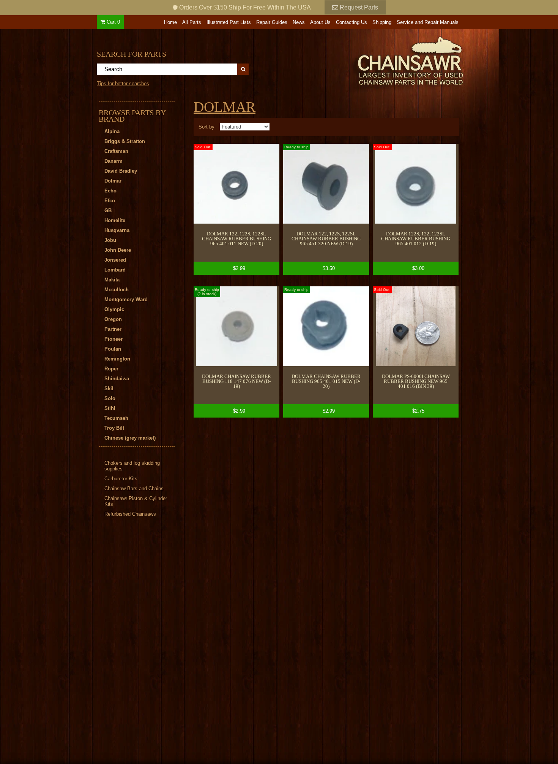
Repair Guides (271, 22)
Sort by (206, 127)
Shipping (381, 22)
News (299, 22)
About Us (320, 22)
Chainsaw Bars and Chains (134, 488)
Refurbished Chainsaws (130, 514)
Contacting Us (351, 22)
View (236, 209)
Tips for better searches (123, 83)
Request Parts (358, 7)
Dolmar (224, 107)
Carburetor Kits (120, 478)
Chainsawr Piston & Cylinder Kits (135, 501)
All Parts (191, 22)
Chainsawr (369, 59)
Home (170, 22)
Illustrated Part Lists (228, 22)
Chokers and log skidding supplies (132, 466)
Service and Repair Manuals (428, 22)
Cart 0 (112, 22)
